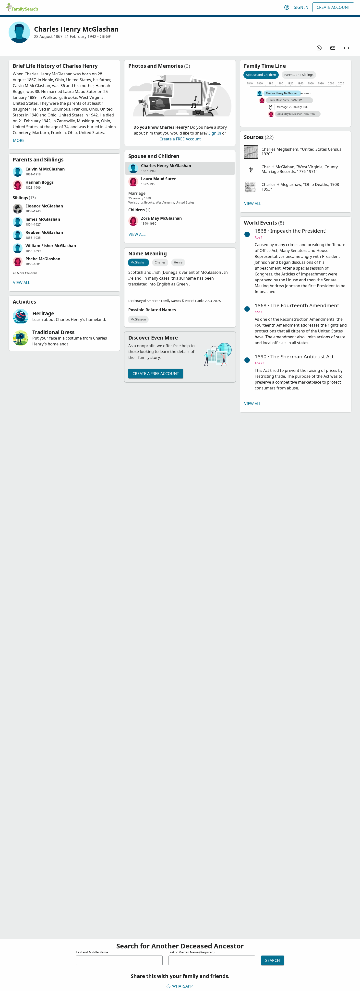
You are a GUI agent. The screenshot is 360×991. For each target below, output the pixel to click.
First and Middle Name (92, 952)
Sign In (301, 7)
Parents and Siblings (298, 75)
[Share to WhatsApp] (319, 48)
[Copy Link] (346, 48)
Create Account (333, 7)
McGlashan (138, 262)
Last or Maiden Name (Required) (191, 952)
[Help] (287, 7)
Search (272, 960)
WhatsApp (182, 986)
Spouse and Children (261, 75)
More (18, 140)
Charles (160, 262)
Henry (178, 262)
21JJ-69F (105, 36)
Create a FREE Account (180, 139)
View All (21, 282)
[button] (64, 171)
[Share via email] (333, 48)
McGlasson (138, 319)
